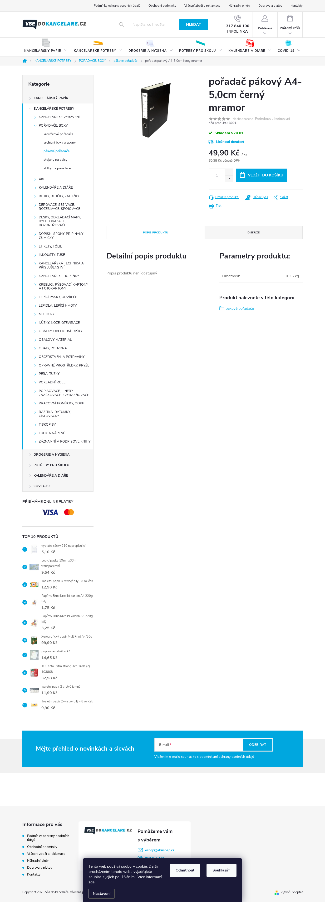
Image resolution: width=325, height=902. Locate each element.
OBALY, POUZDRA (53, 348)
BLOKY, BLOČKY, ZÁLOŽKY (59, 196)
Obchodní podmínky (162, 6)
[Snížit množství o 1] (229, 178)
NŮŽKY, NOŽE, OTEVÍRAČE (59, 322)
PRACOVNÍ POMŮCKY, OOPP (61, 403)
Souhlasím (221, 870)
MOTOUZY (46, 314)
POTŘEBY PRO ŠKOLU (51, 465)
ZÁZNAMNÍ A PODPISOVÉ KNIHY (64, 441)
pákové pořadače (56, 151)
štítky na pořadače (57, 168)
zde (91, 882)
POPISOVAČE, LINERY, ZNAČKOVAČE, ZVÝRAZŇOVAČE (64, 393)
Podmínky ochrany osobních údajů (117, 6)
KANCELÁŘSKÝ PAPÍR (51, 98)
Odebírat (257, 744)
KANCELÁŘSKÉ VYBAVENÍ (59, 117)
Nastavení (101, 893)
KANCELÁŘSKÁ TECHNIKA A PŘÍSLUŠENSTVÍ (61, 265)
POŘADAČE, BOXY (53, 125)
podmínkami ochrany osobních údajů (227, 756)
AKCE (43, 179)
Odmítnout (185, 870)
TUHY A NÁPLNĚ (52, 433)
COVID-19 (41, 486)
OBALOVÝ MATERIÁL (55, 339)
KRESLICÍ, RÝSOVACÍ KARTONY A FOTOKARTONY (63, 286)
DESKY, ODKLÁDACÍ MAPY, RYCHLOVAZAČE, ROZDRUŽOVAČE (60, 221)
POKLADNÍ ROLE (52, 382)
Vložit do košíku (265, 175)
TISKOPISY (47, 424)
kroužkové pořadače (58, 134)
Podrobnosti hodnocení (272, 119)
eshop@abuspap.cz (159, 850)
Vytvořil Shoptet (292, 892)
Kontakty (297, 6)
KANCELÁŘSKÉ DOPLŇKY (59, 276)
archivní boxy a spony (60, 142)
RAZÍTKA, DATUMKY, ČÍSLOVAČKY (55, 414)
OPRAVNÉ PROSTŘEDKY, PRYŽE (64, 365)
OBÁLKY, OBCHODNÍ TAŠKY (60, 331)
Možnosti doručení (230, 141)
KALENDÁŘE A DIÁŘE (56, 187)
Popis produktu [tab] (155, 232)
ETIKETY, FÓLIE (50, 246)
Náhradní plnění (239, 6)
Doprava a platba (270, 6)
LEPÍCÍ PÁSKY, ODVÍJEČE (58, 297)
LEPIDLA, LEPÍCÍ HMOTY (58, 305)
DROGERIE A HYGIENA (51, 454)
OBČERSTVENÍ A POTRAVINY (61, 357)
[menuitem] (45, 47)
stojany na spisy (55, 159)
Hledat (193, 24)
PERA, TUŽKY (49, 373)
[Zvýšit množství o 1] (229, 172)
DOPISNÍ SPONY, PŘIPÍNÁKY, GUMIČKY (61, 236)
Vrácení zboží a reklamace (202, 6)
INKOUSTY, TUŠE (52, 255)
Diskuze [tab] (253, 232)
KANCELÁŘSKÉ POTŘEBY (54, 108)
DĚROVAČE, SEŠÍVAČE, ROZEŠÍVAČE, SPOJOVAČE (59, 206)
